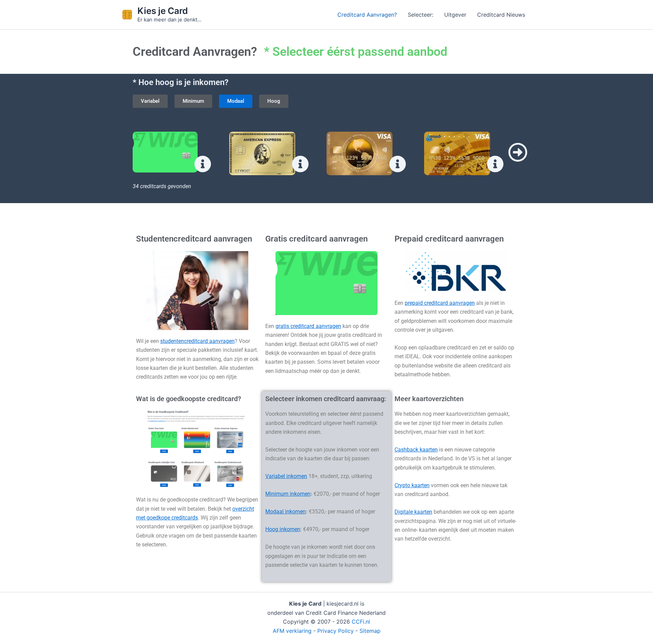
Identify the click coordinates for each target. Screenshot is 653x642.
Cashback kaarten (416, 449)
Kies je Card (162, 10)
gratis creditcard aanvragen (308, 326)
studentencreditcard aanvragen (197, 341)
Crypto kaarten (412, 485)
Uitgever (455, 14)
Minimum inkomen (288, 494)
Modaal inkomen (285, 511)
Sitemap (370, 630)
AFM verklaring (292, 630)
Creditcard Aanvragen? (367, 14)
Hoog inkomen (282, 529)
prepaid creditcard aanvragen (440, 303)
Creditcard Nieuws (501, 14)
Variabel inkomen (286, 476)
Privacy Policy (335, 630)
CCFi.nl (361, 621)
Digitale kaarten (413, 512)
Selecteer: (420, 14)
